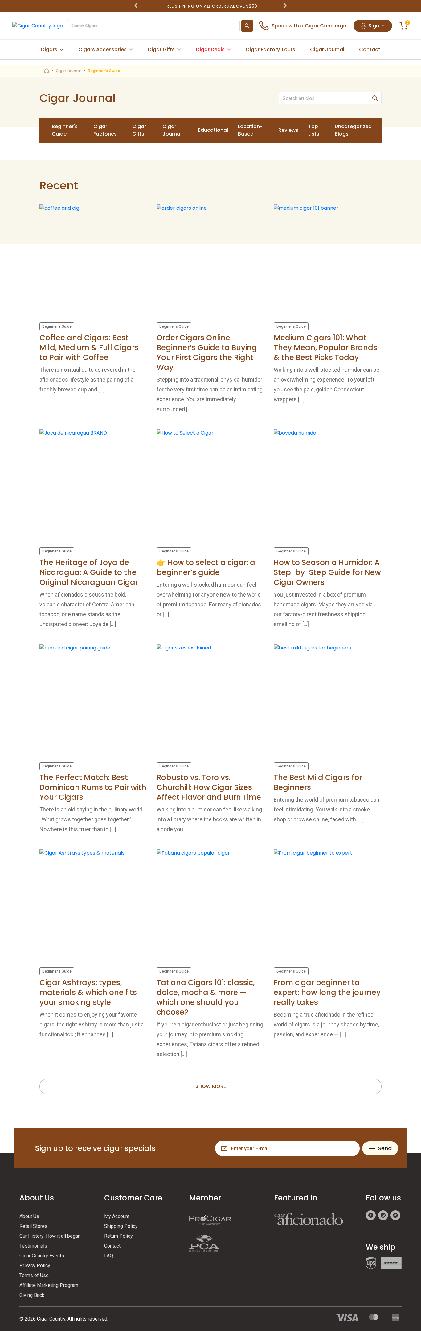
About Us (29, 1216)
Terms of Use (34, 1275)
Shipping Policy (121, 1226)
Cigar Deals (210, 49)
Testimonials (33, 1246)
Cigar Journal (327, 49)
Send (385, 1148)
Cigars (49, 49)
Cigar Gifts (161, 49)
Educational (213, 130)
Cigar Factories (105, 130)
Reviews (288, 130)
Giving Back (31, 1295)
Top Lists (313, 130)
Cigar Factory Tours (270, 49)
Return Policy (118, 1236)
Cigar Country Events (41, 1256)
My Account (116, 1216)
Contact (369, 49)
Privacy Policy (34, 1265)
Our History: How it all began (49, 1236)
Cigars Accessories (102, 49)
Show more (210, 1086)
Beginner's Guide (65, 130)
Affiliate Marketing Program (48, 1285)
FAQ (108, 1256)
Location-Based (250, 130)
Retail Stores (33, 1226)
